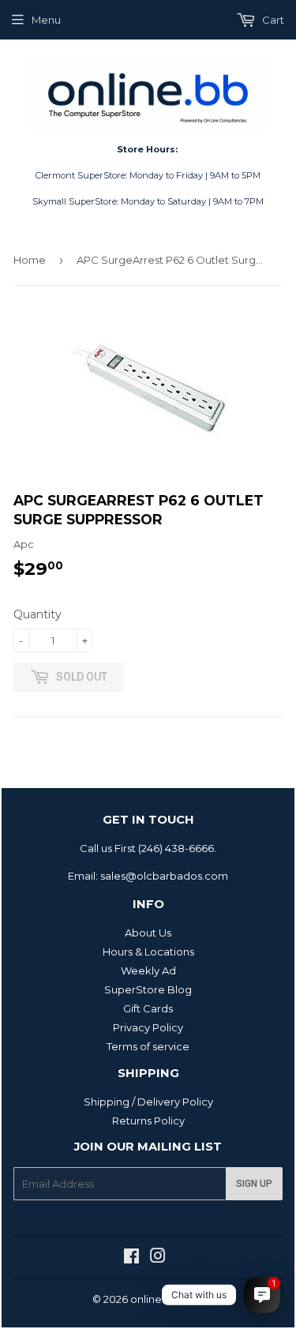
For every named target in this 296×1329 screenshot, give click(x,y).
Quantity (37, 614)
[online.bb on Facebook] (131, 1258)
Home (29, 259)
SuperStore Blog (148, 989)
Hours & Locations (148, 951)
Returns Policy (148, 1120)
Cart (272, 19)
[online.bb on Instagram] (158, 1258)
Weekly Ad (148, 970)
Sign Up (254, 1183)
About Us (148, 932)
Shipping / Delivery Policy (148, 1101)
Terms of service (148, 1046)
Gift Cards (148, 1008)
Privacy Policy (148, 1027)
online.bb (154, 1299)
